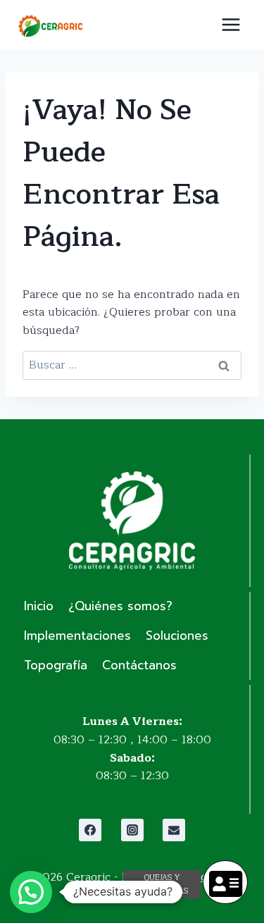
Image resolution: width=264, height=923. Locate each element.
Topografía (55, 665)
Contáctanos (139, 665)
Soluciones (177, 635)
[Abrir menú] (230, 24)
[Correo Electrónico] (174, 830)
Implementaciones (77, 635)
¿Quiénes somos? (120, 606)
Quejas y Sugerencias (162, 884)
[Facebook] (90, 830)
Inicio (39, 606)
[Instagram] (132, 830)
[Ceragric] (50, 26)
